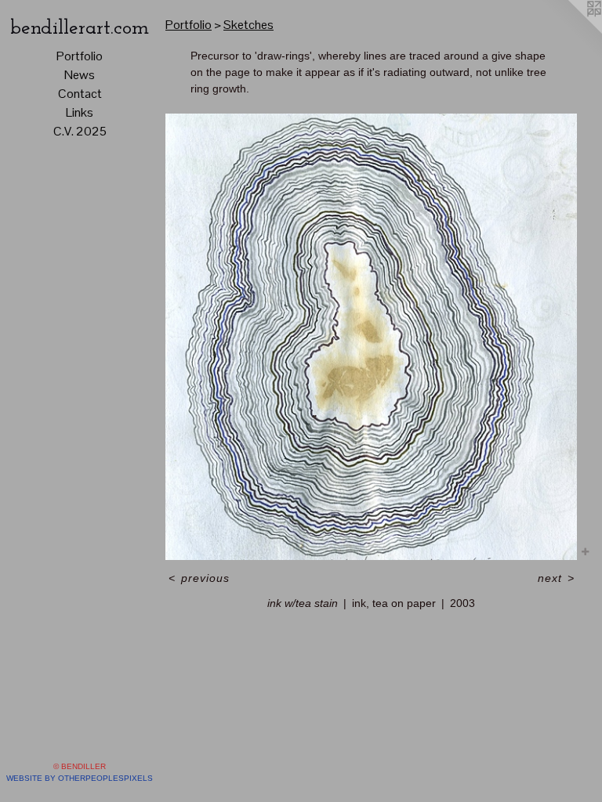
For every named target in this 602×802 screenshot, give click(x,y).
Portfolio (79, 56)
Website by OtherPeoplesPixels (79, 778)
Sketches (248, 24)
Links (79, 112)
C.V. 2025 (80, 131)
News (79, 75)
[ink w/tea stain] (371, 337)
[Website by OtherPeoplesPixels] (570, 31)
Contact (80, 93)
